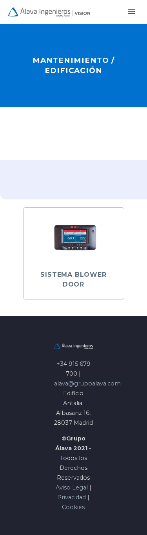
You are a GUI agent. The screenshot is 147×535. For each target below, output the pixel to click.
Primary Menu (132, 12)
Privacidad (71, 497)
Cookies (73, 507)
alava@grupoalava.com (87, 383)
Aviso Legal (72, 487)
